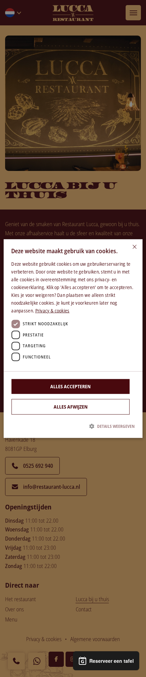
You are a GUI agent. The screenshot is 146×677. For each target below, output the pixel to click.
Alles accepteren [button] (70, 386)
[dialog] (73, 338)
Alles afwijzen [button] (71, 406)
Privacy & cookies (52, 310)
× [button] (134, 246)
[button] (73, 426)
